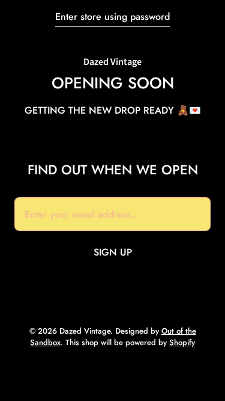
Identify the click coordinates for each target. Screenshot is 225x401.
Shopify (182, 342)
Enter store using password (112, 16)
